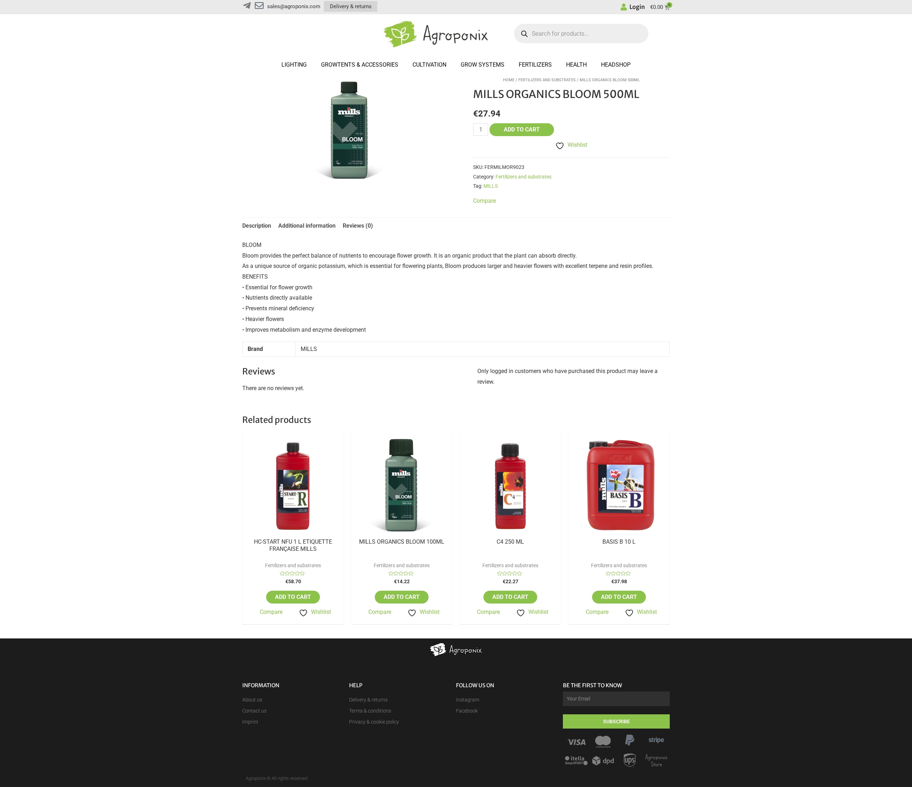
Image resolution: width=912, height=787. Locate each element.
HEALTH (576, 64)
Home (508, 80)
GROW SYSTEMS (482, 64)
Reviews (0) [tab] (358, 225)
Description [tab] (256, 225)
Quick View (293, 532)
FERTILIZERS (535, 64)
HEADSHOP (616, 64)
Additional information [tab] (307, 225)
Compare (271, 612)
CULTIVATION (429, 64)
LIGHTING (294, 64)
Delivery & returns (351, 6)
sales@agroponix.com (293, 6)
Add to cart (522, 129)
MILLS (490, 186)
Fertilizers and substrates (547, 80)
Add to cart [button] (293, 597)
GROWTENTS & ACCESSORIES (359, 64)
